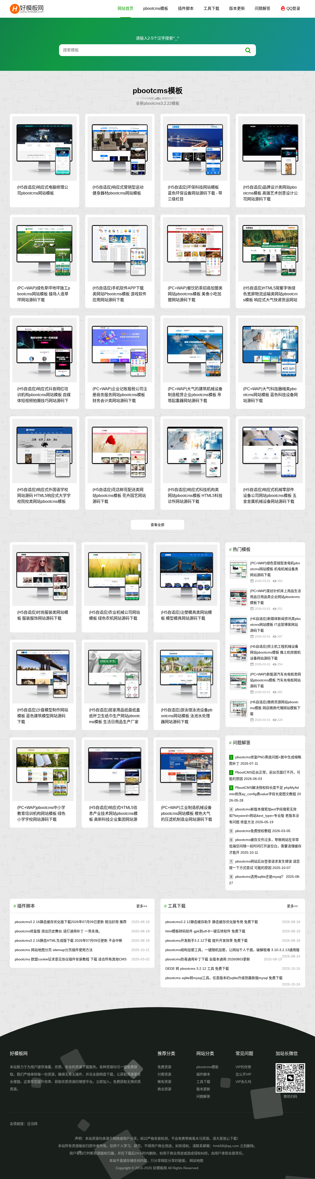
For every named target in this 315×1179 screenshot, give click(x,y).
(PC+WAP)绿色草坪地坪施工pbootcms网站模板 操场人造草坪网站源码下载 (43, 294)
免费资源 (164, 1067)
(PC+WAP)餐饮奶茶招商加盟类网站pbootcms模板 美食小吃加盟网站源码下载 (195, 294)
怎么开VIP (243, 1074)
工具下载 (211, 8)
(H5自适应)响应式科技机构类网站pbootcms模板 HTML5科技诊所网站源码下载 (195, 496)
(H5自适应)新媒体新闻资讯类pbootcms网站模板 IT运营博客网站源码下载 (275, 624)
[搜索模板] (248, 50)
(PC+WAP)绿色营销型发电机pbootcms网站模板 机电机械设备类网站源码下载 (275, 569)
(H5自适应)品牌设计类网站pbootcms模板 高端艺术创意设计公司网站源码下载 (270, 193)
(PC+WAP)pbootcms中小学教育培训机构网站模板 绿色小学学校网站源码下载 (41, 813)
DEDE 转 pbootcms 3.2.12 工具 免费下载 (197, 968)
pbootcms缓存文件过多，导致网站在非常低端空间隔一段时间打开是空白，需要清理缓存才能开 (265, 846)
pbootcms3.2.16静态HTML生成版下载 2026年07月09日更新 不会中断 (68, 940)
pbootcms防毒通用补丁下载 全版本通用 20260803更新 (207, 959)
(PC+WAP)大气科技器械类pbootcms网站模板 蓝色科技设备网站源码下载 (270, 395)
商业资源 (164, 1089)
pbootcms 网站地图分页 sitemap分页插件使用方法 (54, 950)
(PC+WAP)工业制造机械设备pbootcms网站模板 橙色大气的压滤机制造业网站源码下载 (186, 813)
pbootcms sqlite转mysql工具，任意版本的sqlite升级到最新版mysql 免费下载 (224, 978)
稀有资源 (164, 1082)
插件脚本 (186, 8)
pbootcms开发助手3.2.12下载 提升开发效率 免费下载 (206, 940)
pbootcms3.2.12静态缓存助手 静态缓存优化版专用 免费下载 (211, 922)
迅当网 (32, 1124)
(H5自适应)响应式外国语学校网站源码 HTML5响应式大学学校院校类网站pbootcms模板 (44, 496)
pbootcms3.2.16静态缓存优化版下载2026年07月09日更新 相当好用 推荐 (70, 922)
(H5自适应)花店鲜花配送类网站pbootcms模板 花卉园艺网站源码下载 (119, 496)
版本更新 (237, 8)
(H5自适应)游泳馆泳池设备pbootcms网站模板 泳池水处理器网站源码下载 (186, 716)
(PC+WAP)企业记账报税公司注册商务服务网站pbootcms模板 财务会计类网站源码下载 (120, 395)
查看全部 (157, 525)
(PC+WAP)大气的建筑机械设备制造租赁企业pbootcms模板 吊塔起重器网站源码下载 (195, 395)
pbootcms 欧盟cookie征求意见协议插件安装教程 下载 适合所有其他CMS (70, 959)
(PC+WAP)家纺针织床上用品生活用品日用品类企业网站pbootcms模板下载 (275, 597)
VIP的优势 (243, 1067)
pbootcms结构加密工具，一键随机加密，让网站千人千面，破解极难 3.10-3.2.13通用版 (232, 950)
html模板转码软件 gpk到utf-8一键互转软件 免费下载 (205, 931)
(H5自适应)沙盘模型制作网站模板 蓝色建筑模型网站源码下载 (42, 716)
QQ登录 (292, 8)
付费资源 (164, 1074)
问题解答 (262, 8)
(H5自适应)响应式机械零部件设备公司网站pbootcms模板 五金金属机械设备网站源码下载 (270, 496)
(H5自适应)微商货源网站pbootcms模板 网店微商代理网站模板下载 (275, 708)
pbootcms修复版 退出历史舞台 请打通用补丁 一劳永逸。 (58, 931)
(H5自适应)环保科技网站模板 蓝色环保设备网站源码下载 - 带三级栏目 (195, 193)
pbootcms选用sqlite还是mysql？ (257, 877)
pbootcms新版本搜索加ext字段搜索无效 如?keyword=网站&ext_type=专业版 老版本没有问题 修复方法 (264, 815)
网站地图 (196, 1161)
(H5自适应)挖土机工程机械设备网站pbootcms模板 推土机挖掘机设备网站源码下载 (275, 652)
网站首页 (125, 8)
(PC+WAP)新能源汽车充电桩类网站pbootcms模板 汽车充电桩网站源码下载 (275, 680)
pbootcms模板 (155, 8)
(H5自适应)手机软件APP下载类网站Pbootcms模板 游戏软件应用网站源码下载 (119, 294)
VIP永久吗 (243, 1082)
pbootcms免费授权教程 (250, 831)
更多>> (141, 906)
